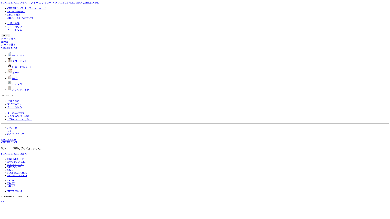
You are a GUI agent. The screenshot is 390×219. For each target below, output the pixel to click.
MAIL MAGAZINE (17, 172)
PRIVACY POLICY (17, 175)
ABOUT (11, 186)
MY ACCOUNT (15, 164)
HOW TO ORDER (16, 161)
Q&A (10, 170)
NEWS (10, 180)
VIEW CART (14, 167)
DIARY (11, 183)
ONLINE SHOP (9, 142)
